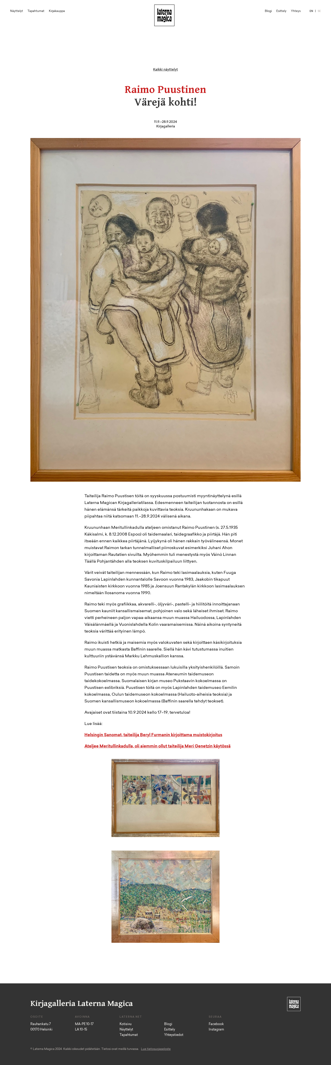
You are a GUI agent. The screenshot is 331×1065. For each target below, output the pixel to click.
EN (311, 11)
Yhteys (296, 11)
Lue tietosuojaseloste (156, 1049)
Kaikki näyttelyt (165, 69)
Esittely (281, 11)
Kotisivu (125, 1024)
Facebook (216, 1024)
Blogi (268, 11)
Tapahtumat (35, 11)
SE (319, 11)
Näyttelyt (16, 11)
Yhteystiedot (173, 1035)
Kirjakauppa (57, 11)
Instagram (216, 1029)
